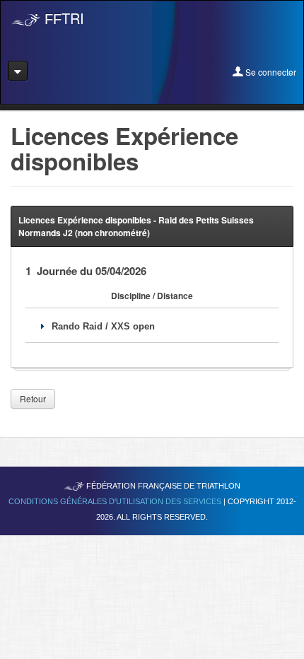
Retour (33, 398)
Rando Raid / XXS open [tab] (103, 326)
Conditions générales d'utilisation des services (115, 501)
